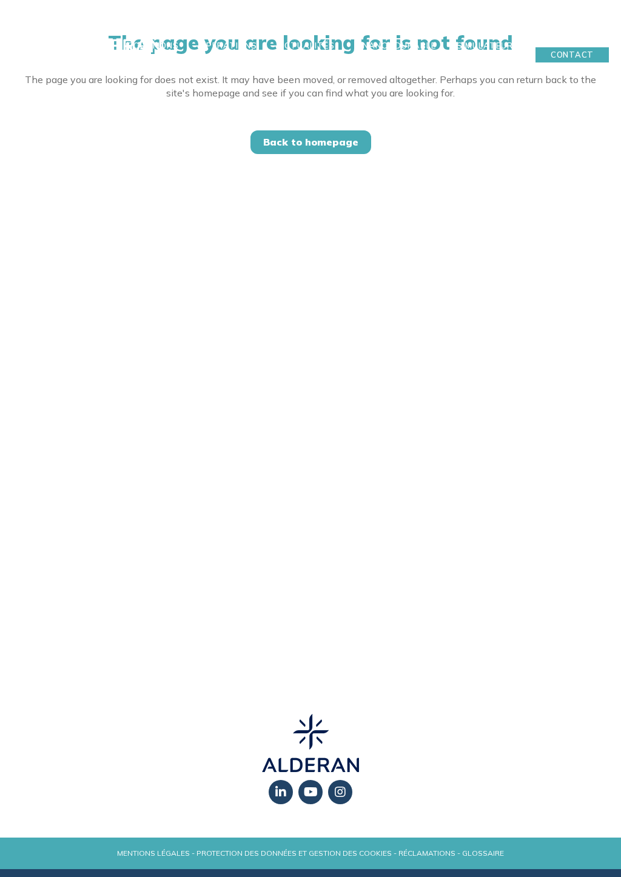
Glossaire (483, 853)
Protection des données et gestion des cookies (294, 853)
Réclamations (426, 853)
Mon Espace (572, 36)
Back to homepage (310, 142)
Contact (572, 54)
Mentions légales (153, 853)
